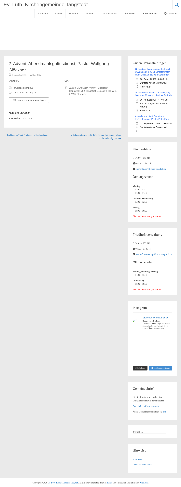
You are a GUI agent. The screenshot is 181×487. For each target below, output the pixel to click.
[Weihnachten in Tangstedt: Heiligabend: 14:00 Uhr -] (167, 335)
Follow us (172, 13)
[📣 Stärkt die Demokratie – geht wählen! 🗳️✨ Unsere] (167, 341)
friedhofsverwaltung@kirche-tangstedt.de (153, 254)
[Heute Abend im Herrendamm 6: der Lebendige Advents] (157, 360)
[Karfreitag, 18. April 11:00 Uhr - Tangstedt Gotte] (147, 335)
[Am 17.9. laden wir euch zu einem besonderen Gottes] (167, 348)
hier (164, 411)
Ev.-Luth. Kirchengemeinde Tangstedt (46, 4)
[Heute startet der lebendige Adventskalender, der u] (147, 341)
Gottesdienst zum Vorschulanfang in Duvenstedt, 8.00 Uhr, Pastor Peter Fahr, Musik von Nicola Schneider (153, 71)
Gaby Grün (36, 75)
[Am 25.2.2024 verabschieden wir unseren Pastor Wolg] (147, 348)
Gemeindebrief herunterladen (146, 406)
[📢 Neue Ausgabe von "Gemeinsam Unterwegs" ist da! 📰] (137, 354)
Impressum (137, 458)
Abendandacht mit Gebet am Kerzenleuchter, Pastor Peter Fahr (152, 118)
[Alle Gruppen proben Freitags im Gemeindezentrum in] (157, 341)
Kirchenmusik (150, 13)
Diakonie (73, 13)
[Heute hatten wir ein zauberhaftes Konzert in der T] (147, 360)
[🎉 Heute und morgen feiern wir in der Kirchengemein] (147, 354)
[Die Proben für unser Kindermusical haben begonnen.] (137, 348)
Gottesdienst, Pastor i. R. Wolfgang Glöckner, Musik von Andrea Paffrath (153, 94)
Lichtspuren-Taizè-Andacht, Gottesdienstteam (26, 134)
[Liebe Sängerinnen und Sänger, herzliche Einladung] (137, 341)
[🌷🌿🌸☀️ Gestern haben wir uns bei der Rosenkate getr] (167, 354)
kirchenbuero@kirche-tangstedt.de (150, 168)
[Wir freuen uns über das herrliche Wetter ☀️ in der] (137, 360)
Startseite (43, 13)
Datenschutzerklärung (142, 464)
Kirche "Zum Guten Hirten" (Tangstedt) (88, 87)
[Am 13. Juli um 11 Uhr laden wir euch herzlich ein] (137, 335)
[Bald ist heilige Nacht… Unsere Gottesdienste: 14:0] (157, 348)
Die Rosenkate (109, 13)
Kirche (58, 13)
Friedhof (90, 13)
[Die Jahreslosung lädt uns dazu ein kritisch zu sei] (157, 335)
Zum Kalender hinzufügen (31, 100)
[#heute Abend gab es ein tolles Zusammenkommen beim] (167, 360)
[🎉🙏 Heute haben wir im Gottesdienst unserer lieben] (157, 354)
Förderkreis (129, 13)
